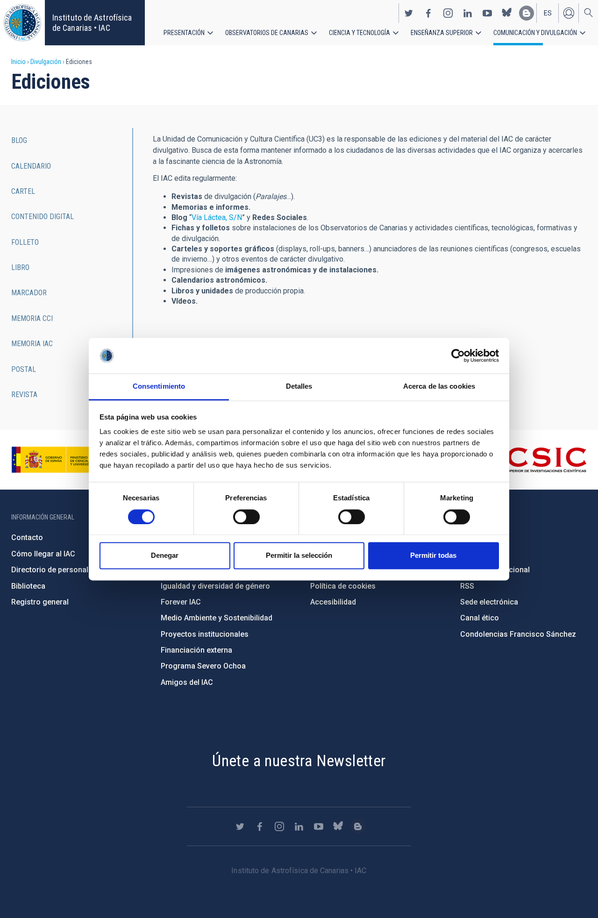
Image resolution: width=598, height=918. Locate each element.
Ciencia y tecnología (359, 32)
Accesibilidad (333, 602)
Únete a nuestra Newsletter (298, 760)
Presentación (184, 32)
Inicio (18, 61)
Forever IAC (181, 602)
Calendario (31, 166)
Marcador (29, 292)
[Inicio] (22, 22)
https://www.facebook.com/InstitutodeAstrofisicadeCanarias (428, 13)
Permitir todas (433, 556)
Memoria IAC (32, 343)
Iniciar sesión (568, 13)
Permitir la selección (299, 556)
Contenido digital (42, 216)
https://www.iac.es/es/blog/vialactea (526, 13)
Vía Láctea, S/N (217, 217)
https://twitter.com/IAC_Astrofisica (409, 13)
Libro (20, 267)
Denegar (164, 556)
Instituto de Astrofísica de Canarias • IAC (92, 23)
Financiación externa (196, 650)
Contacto (27, 537)
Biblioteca (28, 586)
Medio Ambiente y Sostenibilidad (216, 617)
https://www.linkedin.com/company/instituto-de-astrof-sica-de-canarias (467, 13)
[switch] (246, 516)
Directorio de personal (49, 569)
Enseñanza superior (442, 32)
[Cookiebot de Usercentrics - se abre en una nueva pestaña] (458, 356)
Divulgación (45, 61)
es (548, 13)
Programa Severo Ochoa (203, 666)
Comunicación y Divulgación (535, 32)
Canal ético (479, 617)
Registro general (40, 602)
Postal (23, 369)
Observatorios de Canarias (266, 32)
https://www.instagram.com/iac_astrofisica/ (448, 13)
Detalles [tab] (299, 387)
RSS (467, 586)
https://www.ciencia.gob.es (63, 459)
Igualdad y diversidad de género (215, 586)
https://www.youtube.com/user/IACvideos (487, 13)
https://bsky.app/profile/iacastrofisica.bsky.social (507, 13)
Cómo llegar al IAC (43, 553)
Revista (24, 394)
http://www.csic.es (535, 460)
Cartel (23, 191)
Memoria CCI (32, 318)
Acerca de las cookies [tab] (439, 387)
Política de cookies (343, 586)
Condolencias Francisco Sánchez (518, 634)
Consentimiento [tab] (159, 387)
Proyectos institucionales (205, 634)
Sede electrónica (489, 602)
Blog (19, 140)
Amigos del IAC (187, 682)
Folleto (25, 242)
